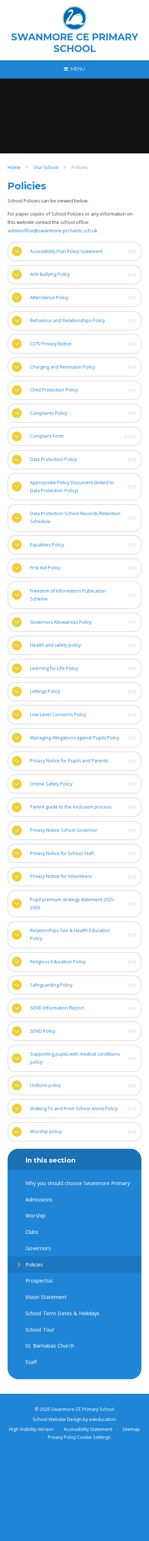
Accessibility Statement (88, 1429)
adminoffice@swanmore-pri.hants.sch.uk (53, 230)
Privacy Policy (62, 1437)
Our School (46, 167)
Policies (80, 167)
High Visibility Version (31, 1429)
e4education (102, 1419)
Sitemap (131, 1429)
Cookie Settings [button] (93, 1437)
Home (14, 167)
